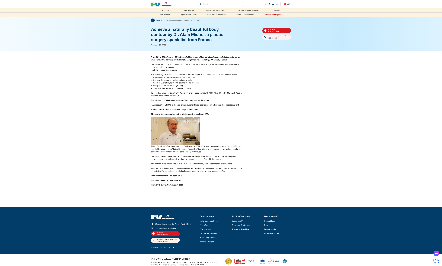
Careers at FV (237, 221)
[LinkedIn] (277, 4)
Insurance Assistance (208, 233)
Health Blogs (269, 221)
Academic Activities (240, 229)
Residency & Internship (241, 225)
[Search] (201, 4)
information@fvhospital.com (165, 228)
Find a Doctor (165, 15)
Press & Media (270, 229)
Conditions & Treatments (216, 15)
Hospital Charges (206, 241)
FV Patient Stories (271, 233)
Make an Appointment (245, 15)
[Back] (153, 20)
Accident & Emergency (273, 15)
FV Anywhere (205, 229)
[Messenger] (436, 253)
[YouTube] (273, 4)
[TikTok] (266, 4)
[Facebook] (269, 4)
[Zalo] (436, 260)
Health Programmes (207, 237)
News (158, 20)
